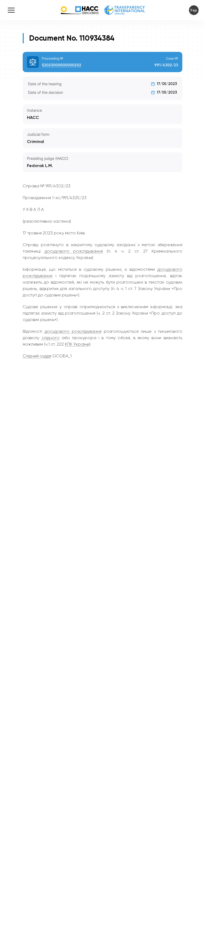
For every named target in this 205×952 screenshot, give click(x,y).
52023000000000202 (61, 65)
